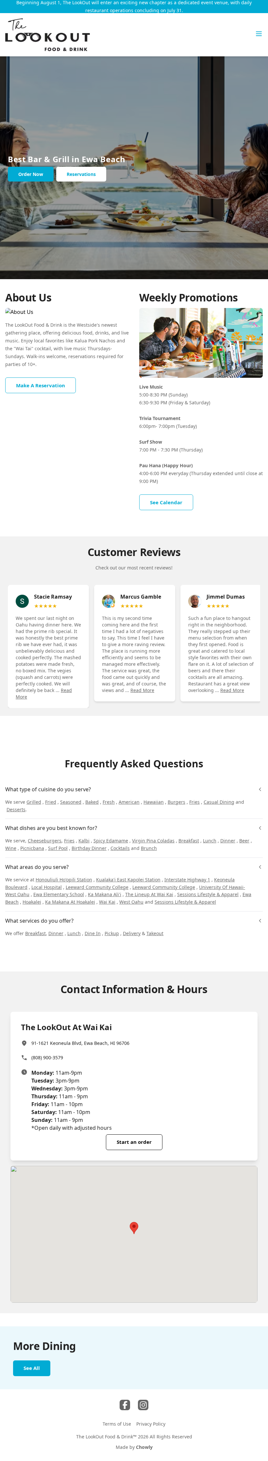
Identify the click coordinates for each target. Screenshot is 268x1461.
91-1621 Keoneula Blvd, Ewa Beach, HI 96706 (80, 1043)
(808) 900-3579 (47, 1057)
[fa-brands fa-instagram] (143, 1405)
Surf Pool (58, 848)
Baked (92, 802)
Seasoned (70, 802)
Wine (10, 848)
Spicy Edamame (110, 840)
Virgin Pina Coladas (153, 840)
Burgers (176, 802)
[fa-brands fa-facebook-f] (125, 1405)
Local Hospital (46, 887)
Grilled (33, 802)
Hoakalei (32, 902)
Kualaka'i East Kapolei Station (128, 879)
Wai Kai (107, 902)
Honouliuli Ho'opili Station (64, 879)
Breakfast (188, 840)
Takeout (154, 933)
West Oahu (131, 902)
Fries (194, 802)
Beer (244, 840)
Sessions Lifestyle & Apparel (208, 894)
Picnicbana (32, 848)
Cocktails (120, 848)
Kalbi (84, 840)
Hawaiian (153, 802)
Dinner (227, 840)
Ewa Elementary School (58, 894)
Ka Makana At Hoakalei (70, 902)
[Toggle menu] (259, 34)
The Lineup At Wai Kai (149, 894)
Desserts (16, 809)
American (129, 802)
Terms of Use (117, 1424)
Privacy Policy (150, 1424)
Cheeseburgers (44, 840)
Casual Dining (219, 802)
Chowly (144, 1447)
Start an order (134, 1142)
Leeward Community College (97, 887)
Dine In (93, 933)
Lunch (209, 840)
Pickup (112, 933)
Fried (50, 802)
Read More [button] (142, 690)
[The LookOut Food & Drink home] (47, 34)
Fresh (109, 802)
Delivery (132, 933)
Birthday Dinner (89, 848)
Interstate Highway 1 (187, 879)
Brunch (149, 848)
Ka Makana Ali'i (104, 894)
